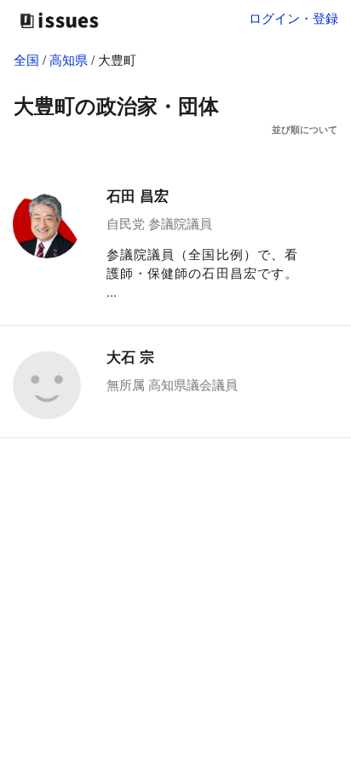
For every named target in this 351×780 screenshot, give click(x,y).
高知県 (70, 59)
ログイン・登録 (293, 17)
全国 (26, 59)
